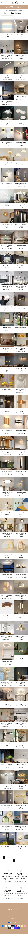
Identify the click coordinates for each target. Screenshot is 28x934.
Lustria (6, 10)
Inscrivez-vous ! (13, 918)
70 (24, 857)
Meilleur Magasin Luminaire (15, 10)
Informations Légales (13, 909)
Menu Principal (13, 905)
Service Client (13, 913)
